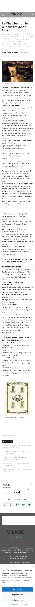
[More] (26, 57)
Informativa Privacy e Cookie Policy (18, 604)
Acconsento (17, 589)
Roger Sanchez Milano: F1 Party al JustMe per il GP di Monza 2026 (17, 452)
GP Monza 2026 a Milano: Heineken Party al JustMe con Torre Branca (16, 458)
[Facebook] (4, 57)
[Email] (22, 57)
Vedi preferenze (17, 600)
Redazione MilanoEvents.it (11, 52)
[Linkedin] (17, 57)
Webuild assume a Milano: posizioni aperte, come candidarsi (16, 464)
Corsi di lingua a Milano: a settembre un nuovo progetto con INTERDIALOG (17, 446)
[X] (8, 57)
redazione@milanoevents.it (17, 558)
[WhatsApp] (13, 57)
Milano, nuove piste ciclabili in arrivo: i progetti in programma (17, 470)
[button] (32, 566)
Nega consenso (17, 595)
